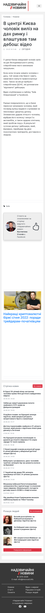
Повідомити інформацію (22, 550)
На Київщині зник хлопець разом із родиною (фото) (25, 528)
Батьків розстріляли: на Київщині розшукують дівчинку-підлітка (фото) (25, 518)
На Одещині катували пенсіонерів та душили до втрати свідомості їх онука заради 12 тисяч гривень (20, 440)
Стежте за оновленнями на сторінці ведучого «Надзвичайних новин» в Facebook (24, 226)
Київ (8, 206)
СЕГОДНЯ (26, 49)
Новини (16, 17)
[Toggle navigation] (39, 6)
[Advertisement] (22, 265)
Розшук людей (32, 592)
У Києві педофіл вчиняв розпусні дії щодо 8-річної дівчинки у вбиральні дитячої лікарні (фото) (21, 451)
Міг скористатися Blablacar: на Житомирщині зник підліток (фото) (27, 540)
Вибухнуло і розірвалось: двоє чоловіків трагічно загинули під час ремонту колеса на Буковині (21, 463)
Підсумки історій (33, 590)
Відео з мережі (32, 587)
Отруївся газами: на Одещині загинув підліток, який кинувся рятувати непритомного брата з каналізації (19, 416)
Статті (10, 590)
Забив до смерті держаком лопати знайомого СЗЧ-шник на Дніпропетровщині (18, 405)
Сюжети (11, 592)
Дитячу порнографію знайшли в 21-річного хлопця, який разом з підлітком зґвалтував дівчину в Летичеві (22, 428)
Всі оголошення (36, 511)
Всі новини (38, 386)
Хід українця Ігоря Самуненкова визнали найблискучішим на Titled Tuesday (21, 498)
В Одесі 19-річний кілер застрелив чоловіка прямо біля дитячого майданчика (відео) (22, 393)
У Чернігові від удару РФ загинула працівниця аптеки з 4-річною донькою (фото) (20, 474)
